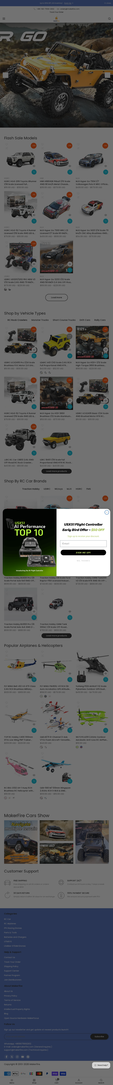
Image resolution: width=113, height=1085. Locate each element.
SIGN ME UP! (83, 552)
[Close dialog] (107, 512)
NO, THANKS (83, 561)
